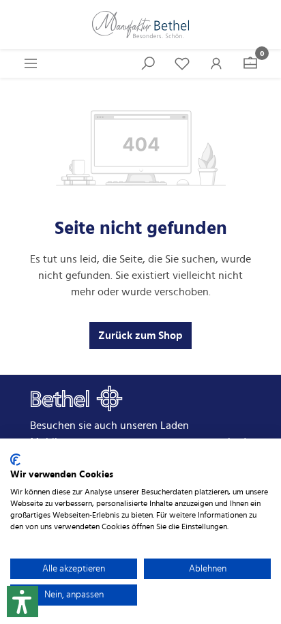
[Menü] (31, 63)
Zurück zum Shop (140, 335)
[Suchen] (148, 63)
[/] (140, 24)
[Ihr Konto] (216, 63)
